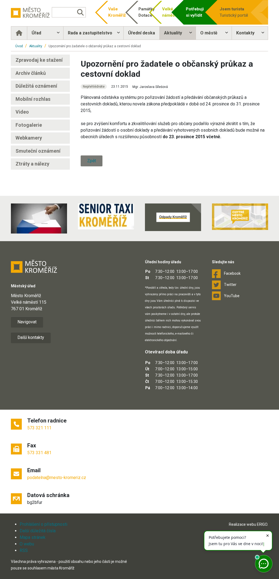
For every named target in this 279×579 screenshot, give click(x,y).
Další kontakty (30, 337)
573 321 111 (39, 427)
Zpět (91, 160)
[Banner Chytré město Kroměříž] (240, 216)
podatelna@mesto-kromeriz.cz (56, 477)
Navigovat (27, 321)
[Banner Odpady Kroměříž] (173, 217)
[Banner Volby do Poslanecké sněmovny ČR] (39, 218)
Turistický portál (234, 12)
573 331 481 (39, 452)
